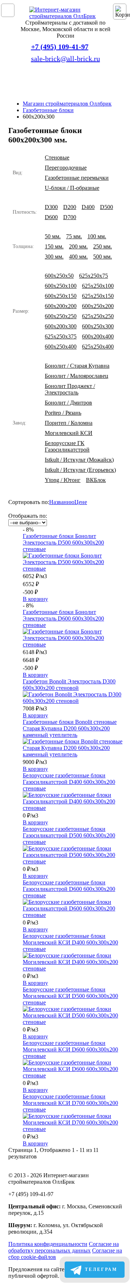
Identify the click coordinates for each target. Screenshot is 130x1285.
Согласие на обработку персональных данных (63, 1247)
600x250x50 (59, 276)
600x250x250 (61, 316)
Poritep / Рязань (63, 413)
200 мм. (78, 246)
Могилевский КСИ (68, 433)
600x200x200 (61, 306)
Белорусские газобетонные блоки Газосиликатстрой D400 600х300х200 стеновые (69, 781)
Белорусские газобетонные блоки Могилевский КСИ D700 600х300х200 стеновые (70, 1103)
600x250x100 (61, 286)
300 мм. (54, 256)
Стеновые (57, 157)
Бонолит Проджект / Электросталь (70, 389)
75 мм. (74, 236)
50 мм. (53, 236)
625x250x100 (98, 286)
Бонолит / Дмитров (68, 403)
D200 (69, 207)
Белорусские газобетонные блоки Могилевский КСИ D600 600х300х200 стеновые (70, 1049)
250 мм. (102, 246)
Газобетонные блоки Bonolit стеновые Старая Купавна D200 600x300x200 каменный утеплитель (70, 728)
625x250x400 (98, 346)
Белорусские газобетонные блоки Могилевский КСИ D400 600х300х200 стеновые (70, 942)
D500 (106, 207)
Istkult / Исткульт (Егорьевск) (80, 470)
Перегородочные (66, 168)
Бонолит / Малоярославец (76, 376)
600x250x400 (61, 346)
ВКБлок (96, 480)
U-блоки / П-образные (72, 188)
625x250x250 (98, 316)
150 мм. (54, 246)
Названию (61, 502)
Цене (80, 502)
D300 (51, 207)
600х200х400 (98, 336)
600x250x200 (98, 306)
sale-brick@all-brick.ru (65, 59)
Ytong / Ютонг (63, 480)
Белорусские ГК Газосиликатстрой (67, 446)
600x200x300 (61, 326)
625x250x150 (98, 296)
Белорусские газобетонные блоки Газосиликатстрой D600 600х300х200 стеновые (69, 888)
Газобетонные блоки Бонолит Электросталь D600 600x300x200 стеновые (63, 618)
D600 (51, 217)
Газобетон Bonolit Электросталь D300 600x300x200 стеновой (69, 684)
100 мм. (96, 236)
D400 (88, 207)
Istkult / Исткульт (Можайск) (79, 460)
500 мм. (102, 256)
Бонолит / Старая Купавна (77, 366)
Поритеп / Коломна (68, 423)
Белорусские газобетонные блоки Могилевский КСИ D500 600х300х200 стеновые (70, 996)
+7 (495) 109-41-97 (59, 47)
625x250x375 (61, 336)
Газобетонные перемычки (77, 178)
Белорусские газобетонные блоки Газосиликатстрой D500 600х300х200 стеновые (69, 835)
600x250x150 (61, 296)
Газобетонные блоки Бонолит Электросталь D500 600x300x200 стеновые (63, 542)
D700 (69, 217)
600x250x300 (98, 326)
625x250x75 (93, 276)
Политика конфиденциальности (47, 1244)
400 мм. (78, 256)
